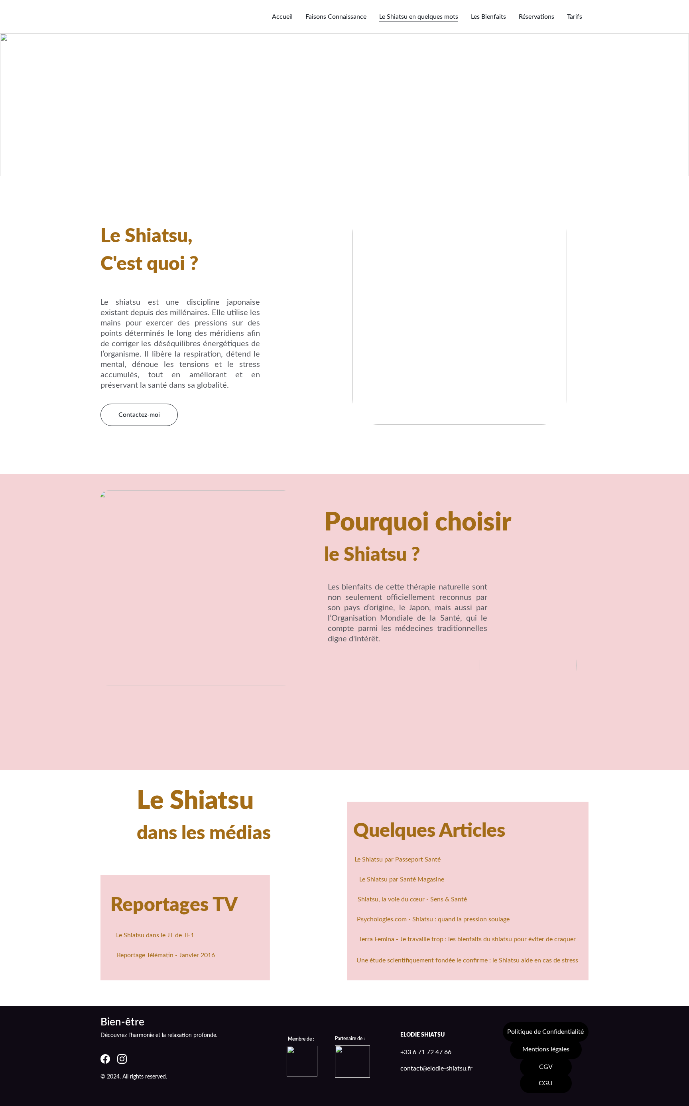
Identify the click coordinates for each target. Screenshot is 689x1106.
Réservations (536, 17)
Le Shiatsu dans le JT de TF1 (155, 935)
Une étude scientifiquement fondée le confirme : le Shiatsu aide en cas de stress (467, 960)
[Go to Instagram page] (122, 1059)
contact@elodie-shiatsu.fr (436, 1068)
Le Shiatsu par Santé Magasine (401, 879)
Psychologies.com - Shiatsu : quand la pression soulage (433, 919)
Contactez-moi (139, 415)
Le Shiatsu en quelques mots (418, 17)
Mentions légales (545, 1049)
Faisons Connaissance (335, 17)
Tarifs (574, 17)
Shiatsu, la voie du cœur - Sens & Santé (412, 899)
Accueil (282, 17)
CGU (546, 1083)
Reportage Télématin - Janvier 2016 (166, 955)
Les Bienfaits (488, 17)
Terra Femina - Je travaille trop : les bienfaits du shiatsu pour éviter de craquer (467, 939)
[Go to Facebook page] (105, 1059)
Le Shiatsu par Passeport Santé (397, 859)
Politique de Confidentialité (545, 1032)
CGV (546, 1067)
